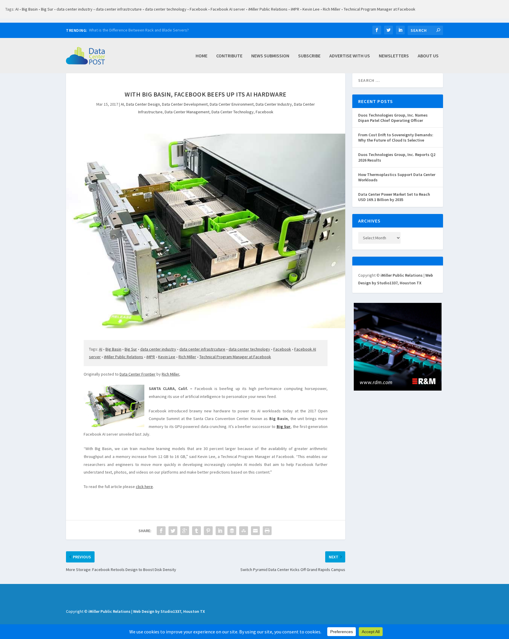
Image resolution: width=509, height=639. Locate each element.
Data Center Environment (232, 104)
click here (144, 486)
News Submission (270, 56)
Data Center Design (143, 104)
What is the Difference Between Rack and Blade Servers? (139, 30)
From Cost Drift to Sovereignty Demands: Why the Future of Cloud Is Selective (395, 137)
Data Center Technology (232, 111)
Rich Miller (332, 9)
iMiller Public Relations (267, 9)
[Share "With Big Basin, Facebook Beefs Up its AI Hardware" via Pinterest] (208, 531)
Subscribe (309, 56)
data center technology (165, 9)
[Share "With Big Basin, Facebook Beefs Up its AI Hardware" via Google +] (185, 531)
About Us (428, 56)
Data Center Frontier (138, 374)
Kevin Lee (311, 9)
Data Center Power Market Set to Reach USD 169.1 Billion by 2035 (394, 197)
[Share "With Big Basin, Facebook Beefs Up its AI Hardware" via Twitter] (173, 531)
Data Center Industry (274, 104)
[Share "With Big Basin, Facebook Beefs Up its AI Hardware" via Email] (255, 531)
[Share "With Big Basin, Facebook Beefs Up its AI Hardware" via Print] (267, 531)
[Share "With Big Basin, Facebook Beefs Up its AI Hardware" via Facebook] (161, 531)
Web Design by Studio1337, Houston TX (169, 611)
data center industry (74, 9)
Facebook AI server (228, 9)
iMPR (295, 9)
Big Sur (47, 9)
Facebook (198, 9)
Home (201, 56)
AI (17, 9)
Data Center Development (185, 104)
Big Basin (30, 9)
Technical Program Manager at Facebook (379, 9)
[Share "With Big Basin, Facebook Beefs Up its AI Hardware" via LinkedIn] (220, 531)
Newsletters (394, 56)
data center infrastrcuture (119, 9)
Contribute (229, 56)
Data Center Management (187, 111)
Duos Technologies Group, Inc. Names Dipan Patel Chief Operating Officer (393, 117)
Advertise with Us (349, 56)
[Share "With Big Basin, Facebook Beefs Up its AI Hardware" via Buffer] (232, 531)
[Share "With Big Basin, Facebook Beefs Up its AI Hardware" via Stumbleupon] (243, 531)
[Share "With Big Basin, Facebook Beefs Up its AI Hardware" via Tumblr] (196, 531)
